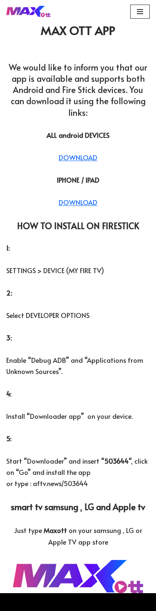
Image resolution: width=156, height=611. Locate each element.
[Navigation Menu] (140, 12)
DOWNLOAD (78, 157)
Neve (13, 601)
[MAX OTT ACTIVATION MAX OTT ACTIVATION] (28, 11)
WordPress (79, 601)
